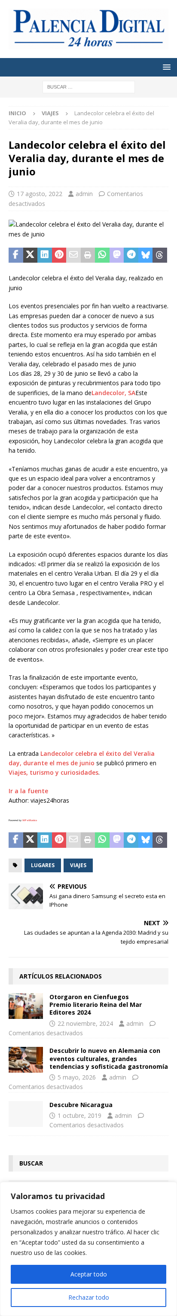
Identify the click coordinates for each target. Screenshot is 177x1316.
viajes (78, 865)
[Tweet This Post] (30, 255)
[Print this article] (88, 255)
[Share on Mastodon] (117, 255)
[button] (165, 67)
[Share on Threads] (160, 255)
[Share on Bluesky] (145, 255)
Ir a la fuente (28, 791)
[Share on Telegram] (131, 255)
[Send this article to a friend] (73, 255)
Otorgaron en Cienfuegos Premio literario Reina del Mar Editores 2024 (95, 1004)
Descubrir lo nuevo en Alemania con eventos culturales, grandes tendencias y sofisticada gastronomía (108, 1058)
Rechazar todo (88, 1297)
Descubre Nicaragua (81, 1105)
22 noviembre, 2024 (85, 1023)
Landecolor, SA (113, 393)
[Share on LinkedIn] (44, 255)
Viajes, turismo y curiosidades (53, 772)
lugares (43, 865)
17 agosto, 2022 (39, 194)
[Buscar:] (89, 86)
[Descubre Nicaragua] (26, 1114)
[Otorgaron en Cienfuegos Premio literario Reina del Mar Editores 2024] (26, 1006)
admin (84, 194)
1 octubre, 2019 (79, 1115)
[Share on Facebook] (16, 255)
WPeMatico (29, 820)
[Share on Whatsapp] (102, 255)
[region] (88, 1249)
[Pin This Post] (59, 255)
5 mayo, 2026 (77, 1077)
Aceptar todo (88, 1274)
